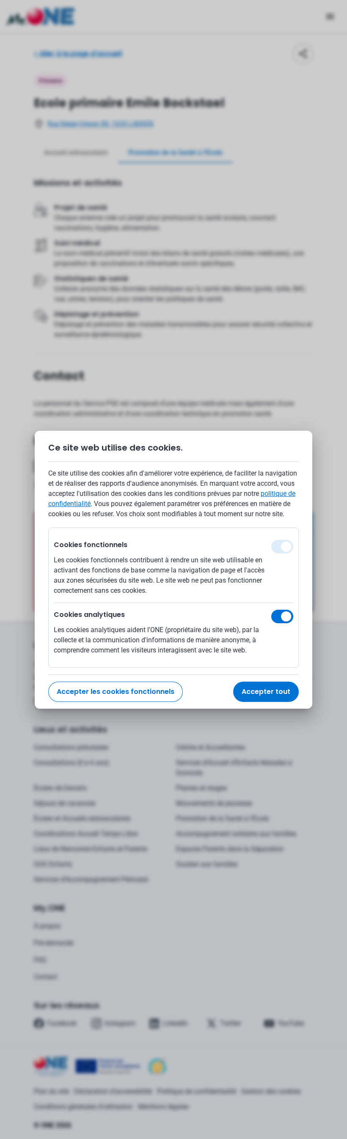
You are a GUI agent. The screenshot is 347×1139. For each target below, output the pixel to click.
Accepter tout (266, 691)
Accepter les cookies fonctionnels (115, 691)
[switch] (282, 616)
